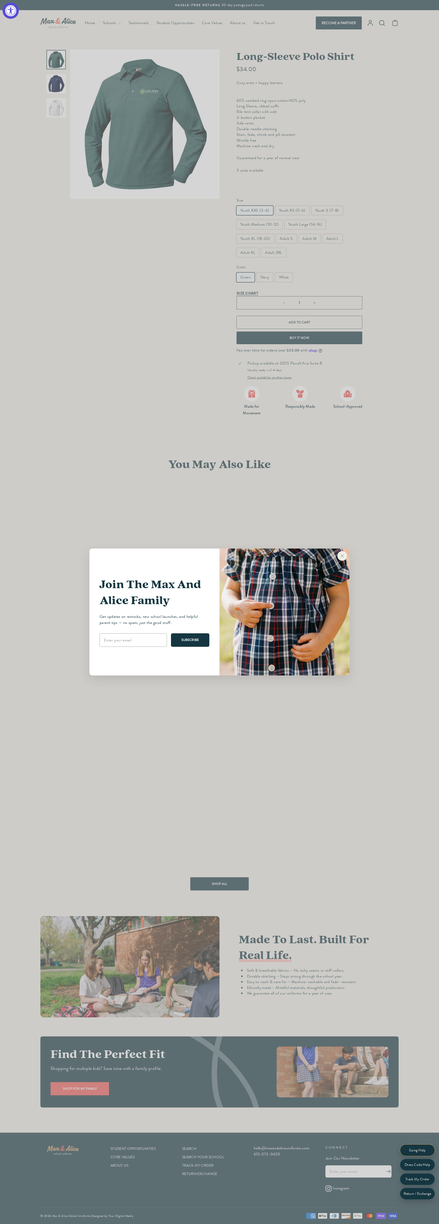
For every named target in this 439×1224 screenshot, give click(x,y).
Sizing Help (417, 1150)
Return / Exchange (417, 1193)
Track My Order (417, 1179)
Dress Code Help (417, 1164)
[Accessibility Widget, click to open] (11, 11)
